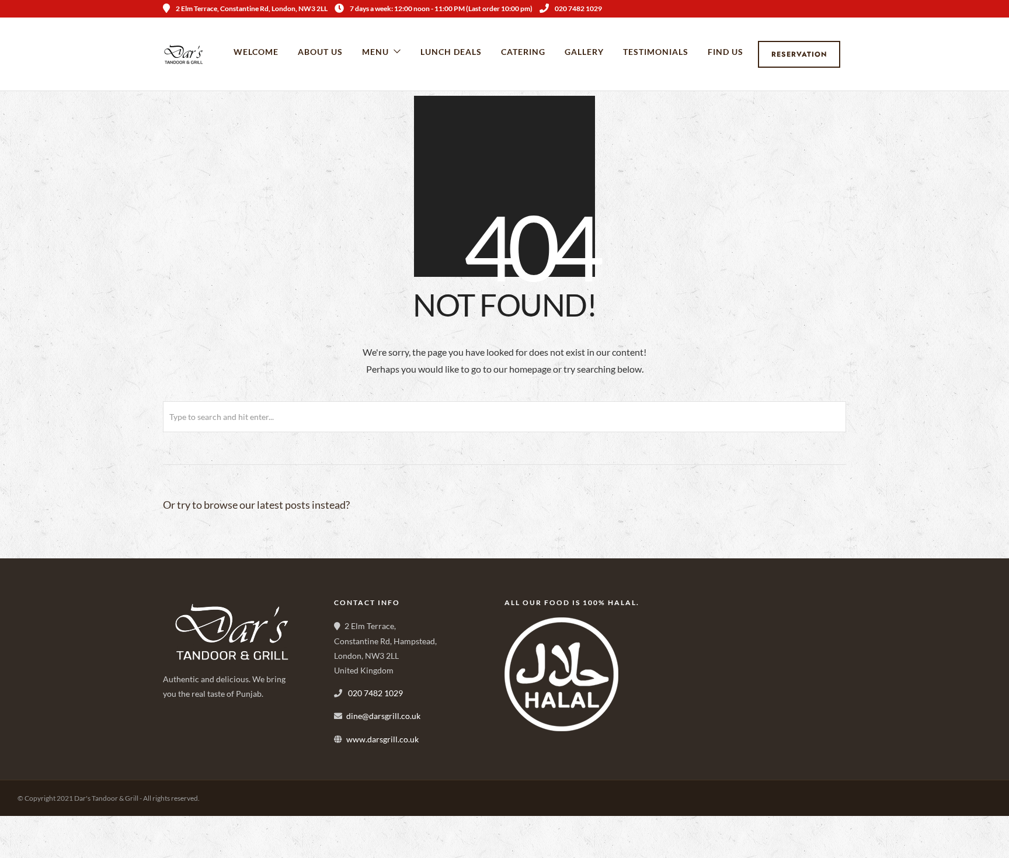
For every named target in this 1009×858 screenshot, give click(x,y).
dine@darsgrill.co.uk (383, 716)
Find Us (725, 52)
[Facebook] (176, 735)
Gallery (584, 52)
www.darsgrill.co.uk (382, 739)
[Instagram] (826, 9)
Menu (375, 52)
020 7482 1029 (578, 8)
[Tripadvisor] (842, 9)
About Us (320, 52)
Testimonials (655, 52)
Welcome (256, 52)
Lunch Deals (451, 52)
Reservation (799, 54)
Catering (523, 52)
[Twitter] (201, 735)
